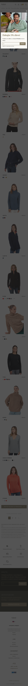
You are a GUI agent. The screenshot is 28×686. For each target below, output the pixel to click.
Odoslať (22, 43)
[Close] (26, 11)
